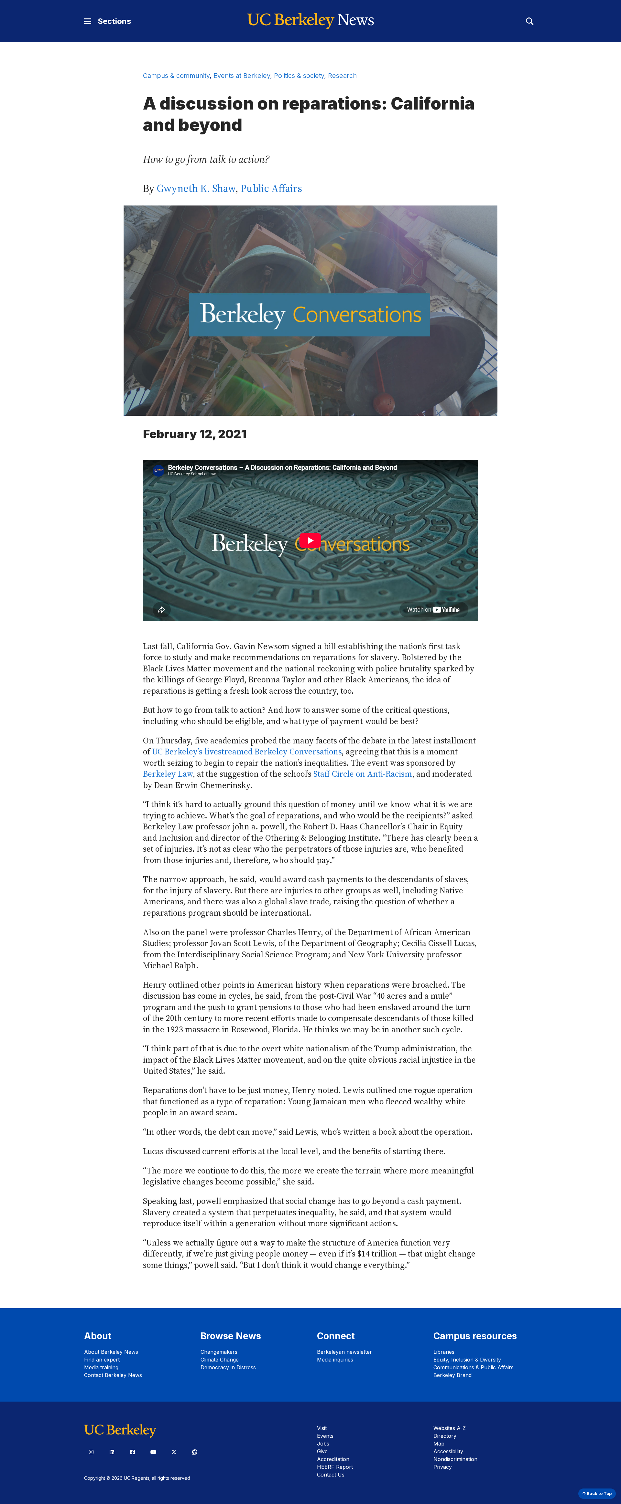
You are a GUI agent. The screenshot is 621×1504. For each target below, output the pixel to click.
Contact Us (330, 1474)
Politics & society (299, 75)
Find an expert (102, 1359)
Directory (444, 1436)
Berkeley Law (168, 774)
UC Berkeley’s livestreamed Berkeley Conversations (247, 751)
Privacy (442, 1467)
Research (342, 75)
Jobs (323, 1443)
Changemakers (219, 1352)
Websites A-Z (449, 1428)
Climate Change (220, 1359)
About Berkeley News (111, 1352)
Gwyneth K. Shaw (196, 188)
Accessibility (448, 1451)
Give (322, 1451)
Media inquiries (335, 1359)
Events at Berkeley (241, 75)
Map (438, 1443)
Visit (322, 1428)
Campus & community (176, 75)
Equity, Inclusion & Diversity (467, 1359)
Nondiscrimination (455, 1459)
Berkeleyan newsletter (344, 1352)
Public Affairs (271, 188)
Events (325, 1436)
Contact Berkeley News (113, 1375)
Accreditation (333, 1459)
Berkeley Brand (452, 1375)
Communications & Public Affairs (473, 1367)
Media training (101, 1367)
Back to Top (599, 1493)
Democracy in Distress (228, 1367)
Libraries (443, 1352)
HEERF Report (335, 1467)
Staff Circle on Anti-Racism (362, 774)
